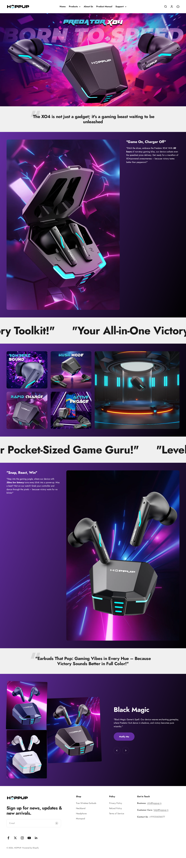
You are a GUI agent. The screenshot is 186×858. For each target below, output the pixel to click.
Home (63, 6)
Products (73, 6)
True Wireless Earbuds (86, 803)
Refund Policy (115, 808)
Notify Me (124, 736)
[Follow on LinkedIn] (36, 838)
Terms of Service (116, 813)
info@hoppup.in (154, 803)
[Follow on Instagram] (22, 838)
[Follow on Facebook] (8, 838)
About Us (88, 6)
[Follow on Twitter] (15, 838)
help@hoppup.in (161, 810)
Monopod (80, 818)
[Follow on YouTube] (29, 838)
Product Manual (104, 6)
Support (119, 6)
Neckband (80, 808)
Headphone (81, 813)
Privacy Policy (115, 803)
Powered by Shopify (30, 847)
